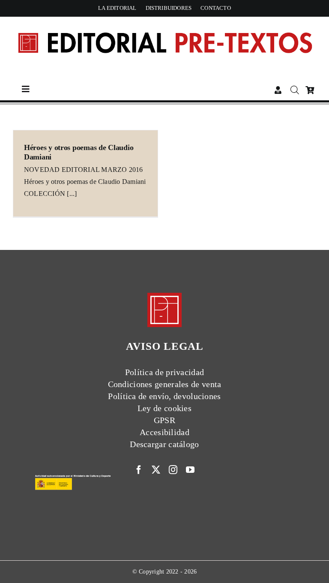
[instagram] (173, 470)
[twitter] (156, 470)
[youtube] (190, 470)
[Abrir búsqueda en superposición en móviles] (293, 90)
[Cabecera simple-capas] (164, 24)
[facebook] (139, 470)
